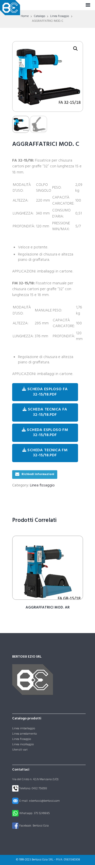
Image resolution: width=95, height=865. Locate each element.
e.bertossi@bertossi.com (44, 800)
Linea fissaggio (59, 16)
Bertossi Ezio (41, 825)
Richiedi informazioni (38, 474)
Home (25, 16)
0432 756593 (39, 788)
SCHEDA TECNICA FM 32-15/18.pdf (47, 453)
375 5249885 (42, 813)
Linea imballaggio (23, 728)
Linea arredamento (24, 733)
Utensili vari (20, 749)
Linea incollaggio (23, 744)
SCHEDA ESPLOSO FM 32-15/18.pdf (47, 432)
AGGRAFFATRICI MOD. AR (48, 608)
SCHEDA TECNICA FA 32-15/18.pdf (47, 412)
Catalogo (39, 16)
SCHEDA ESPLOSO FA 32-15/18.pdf (47, 392)
